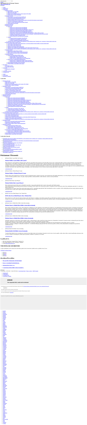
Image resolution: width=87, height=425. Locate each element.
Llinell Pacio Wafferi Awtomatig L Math (17, 34)
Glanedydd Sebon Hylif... (7, 141)
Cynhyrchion (5, 9)
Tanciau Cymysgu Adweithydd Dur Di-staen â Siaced (18, 22)
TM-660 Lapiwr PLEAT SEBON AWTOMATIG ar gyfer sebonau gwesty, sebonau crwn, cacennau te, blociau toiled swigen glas (32, 41)
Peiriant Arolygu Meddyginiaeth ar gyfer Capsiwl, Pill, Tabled (19, 13)
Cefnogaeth (5, 67)
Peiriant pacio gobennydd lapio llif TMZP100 (18, 27)
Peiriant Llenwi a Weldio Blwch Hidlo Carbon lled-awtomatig (21, 61)
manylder (10, 168)
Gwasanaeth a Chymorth (9, 68)
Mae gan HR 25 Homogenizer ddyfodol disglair (12, 260)
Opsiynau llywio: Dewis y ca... (9, 265)
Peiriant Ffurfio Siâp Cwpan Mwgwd (17, 56)
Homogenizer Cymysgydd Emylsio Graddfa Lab (17, 16)
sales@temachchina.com (10, 243)
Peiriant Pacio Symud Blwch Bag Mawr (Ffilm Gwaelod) (20, 30)
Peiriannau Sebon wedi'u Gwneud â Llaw (13, 42)
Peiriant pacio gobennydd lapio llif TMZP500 (18, 28)
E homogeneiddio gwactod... (8, 150)
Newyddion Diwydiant (9, 66)
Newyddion (5, 64)
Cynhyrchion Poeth (22, 271)
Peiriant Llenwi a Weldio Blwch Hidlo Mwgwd (16, 59)
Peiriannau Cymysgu (9, 15)
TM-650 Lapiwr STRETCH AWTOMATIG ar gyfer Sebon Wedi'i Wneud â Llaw (23, 47)
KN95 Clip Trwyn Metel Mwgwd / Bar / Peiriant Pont (20, 58)
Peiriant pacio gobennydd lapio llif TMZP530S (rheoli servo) (21, 31)
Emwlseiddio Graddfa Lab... (8, 152)
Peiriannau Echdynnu (9, 24)
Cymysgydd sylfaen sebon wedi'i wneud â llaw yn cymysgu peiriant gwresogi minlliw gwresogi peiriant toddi (28, 43)
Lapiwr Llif (10, 26)
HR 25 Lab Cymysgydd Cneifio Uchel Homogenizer (17, 53)
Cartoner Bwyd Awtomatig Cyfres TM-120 (18, 39)
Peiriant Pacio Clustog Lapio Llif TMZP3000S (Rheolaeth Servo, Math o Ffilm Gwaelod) (27, 32)
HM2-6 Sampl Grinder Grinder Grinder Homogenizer (18, 51)
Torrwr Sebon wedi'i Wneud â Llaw (14, 44)
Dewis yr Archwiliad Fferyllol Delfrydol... (11, 263)
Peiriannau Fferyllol (9, 10)
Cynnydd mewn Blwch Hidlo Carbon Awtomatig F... (13, 267)
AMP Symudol (35, 271)
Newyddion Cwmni (9, 65)
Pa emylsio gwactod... (7, 148)
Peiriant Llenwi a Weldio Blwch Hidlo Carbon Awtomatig (21, 60)
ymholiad (7, 168)
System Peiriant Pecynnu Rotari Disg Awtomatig (19, 36)
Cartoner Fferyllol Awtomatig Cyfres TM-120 (18, 38)
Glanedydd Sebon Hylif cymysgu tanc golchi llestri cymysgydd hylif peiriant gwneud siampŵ (25, 20)
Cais (6, 70)
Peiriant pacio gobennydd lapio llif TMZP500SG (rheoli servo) (21, 29)
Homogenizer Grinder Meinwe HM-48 (15, 50)
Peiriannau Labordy (9, 49)
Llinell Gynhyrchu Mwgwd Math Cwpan (15, 55)
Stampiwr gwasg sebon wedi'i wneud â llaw (16, 46)
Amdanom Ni (5, 8)
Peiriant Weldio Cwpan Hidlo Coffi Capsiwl (16, 63)
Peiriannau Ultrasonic (9, 54)
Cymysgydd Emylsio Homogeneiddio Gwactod (16, 18)
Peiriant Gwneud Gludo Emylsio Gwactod (15, 19)
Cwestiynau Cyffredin (7, 71)
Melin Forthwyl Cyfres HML (13, 11)
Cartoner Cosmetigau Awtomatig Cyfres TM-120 (19, 40)
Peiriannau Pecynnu (9, 25)
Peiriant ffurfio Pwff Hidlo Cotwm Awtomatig (16, 62)
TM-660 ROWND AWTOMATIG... (10, 139)
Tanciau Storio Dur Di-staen (13, 23)
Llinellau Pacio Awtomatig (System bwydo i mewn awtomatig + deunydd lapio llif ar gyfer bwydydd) (29, 33)
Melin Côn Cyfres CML (12, 12)
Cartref (4, 7)
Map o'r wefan (29, 271)
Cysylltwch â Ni (6, 72)
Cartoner (9, 37)
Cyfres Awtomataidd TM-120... (9, 143)
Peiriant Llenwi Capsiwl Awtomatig (14, 14)
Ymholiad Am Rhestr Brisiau (5, 250)
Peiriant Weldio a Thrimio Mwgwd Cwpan (18, 57)
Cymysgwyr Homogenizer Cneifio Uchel (15, 21)
